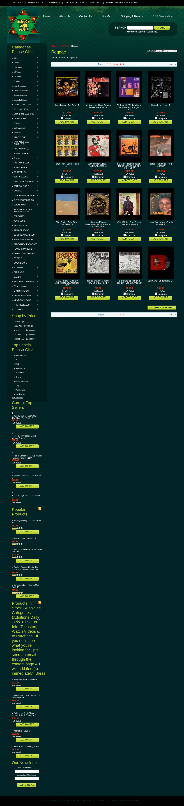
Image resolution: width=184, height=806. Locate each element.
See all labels (17, 398)
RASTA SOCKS (20, 225)
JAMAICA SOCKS (21, 230)
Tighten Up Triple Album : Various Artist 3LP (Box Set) (24, 714)
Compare (68, 119)
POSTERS (17, 267)
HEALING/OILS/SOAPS (23, 281)
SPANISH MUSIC (20, 291)
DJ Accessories (19, 286)
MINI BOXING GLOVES (24, 253)
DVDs (15, 63)
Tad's (17, 364)
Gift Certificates (74, 2)
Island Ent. (20, 373)
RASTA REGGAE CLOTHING (21, 143)
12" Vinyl (16, 72)
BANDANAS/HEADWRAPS (25, 244)
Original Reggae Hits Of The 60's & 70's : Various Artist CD (25, 568)
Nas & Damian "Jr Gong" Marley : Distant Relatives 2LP (27, 457)
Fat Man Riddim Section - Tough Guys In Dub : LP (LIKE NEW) (129, 166)
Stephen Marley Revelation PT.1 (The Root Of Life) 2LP (98, 224)
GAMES (16, 277)
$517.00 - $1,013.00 (24, 326)
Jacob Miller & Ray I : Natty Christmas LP (98, 165)
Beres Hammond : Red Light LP (161, 165)
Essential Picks (19, 100)
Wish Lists (54, 2)
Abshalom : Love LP (22, 731)
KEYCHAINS (19, 221)
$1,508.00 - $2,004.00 (24, 335)
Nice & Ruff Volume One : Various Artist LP (24, 437)
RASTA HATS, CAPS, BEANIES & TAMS (23, 210)
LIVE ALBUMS (19, 119)
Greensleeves (21, 381)
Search (120, 27)
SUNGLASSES (20, 167)
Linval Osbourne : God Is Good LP (161, 223)
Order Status (35, 2)
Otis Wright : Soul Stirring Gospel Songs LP (129, 223)
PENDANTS (19, 216)
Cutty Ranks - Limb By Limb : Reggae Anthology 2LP (67, 283)
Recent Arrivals (19, 95)
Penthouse (20, 390)
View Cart (95, 2)
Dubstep (16, 123)
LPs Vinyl (17, 67)
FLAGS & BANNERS (23, 249)
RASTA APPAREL (21, 149)
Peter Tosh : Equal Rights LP (26, 746)
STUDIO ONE (19, 137)
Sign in (109, 2)
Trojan (18, 386)
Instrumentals (19, 128)
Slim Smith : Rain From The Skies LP (67, 223)
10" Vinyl (16, 77)
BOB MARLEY (19, 172)
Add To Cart (27, 426)
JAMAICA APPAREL (22, 153)
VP (16, 360)
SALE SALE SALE (20, 186)
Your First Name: (24, 768)
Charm (18, 377)
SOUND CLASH (20, 109)
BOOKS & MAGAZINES (24, 235)
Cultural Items (19, 205)
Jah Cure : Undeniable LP (160, 281)
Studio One (20, 368)
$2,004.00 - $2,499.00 (24, 339)
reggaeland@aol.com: (26, 775)
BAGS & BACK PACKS (23, 239)
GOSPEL (17, 191)
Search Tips (152, 32)
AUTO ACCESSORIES (24, 200)
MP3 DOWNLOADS (21, 300)
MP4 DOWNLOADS (21, 295)
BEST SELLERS (20, 177)
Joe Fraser (20, 394)
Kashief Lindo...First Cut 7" (25, 538)
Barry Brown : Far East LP (25, 680)
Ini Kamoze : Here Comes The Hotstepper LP (98, 106)
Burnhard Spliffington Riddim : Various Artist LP (129, 282)
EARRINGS (19, 272)
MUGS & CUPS (20, 263)
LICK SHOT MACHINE (24, 114)
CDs (15, 58)
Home (55, 46)
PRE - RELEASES (20, 305)
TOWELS (18, 258)
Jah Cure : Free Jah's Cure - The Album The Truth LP (25, 417)
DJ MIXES (17, 309)
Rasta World (20, 355)
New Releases (19, 86)
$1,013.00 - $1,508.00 (24, 330)
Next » (173, 64)
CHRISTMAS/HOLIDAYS (23, 195)
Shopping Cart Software (117, 800)
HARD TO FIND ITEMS (23, 181)
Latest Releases (20, 91)
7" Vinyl (16, 81)
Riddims (16, 133)
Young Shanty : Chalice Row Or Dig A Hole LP (98, 282)
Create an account (127, 2)
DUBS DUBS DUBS (21, 105)
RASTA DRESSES (21, 163)
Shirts (15, 158)
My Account (16, 2)
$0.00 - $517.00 (22, 322)
